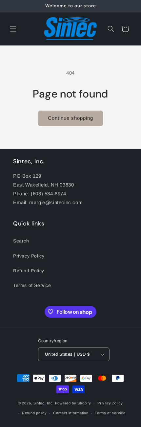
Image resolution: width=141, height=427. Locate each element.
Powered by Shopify (73, 403)
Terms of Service (32, 285)
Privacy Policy (28, 255)
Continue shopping (70, 118)
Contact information (70, 413)
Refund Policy (28, 270)
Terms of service (110, 413)
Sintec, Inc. (43, 403)
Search (21, 240)
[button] (13, 29)
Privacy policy (110, 403)
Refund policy (34, 413)
